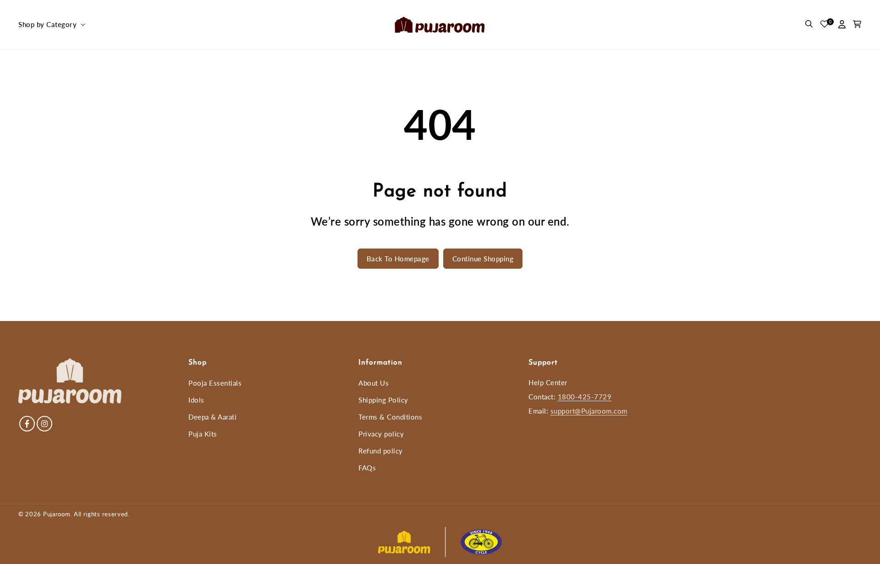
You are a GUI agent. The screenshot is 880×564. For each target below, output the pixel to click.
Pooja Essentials (215, 383)
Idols (196, 400)
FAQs (367, 468)
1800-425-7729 (585, 397)
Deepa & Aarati (212, 417)
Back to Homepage (398, 258)
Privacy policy (381, 434)
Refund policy (380, 451)
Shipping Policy (383, 400)
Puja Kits (202, 434)
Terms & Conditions (390, 417)
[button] (51, 25)
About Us (373, 383)
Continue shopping (483, 258)
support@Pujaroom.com (588, 411)
